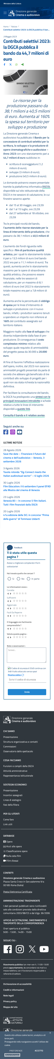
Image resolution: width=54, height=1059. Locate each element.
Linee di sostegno (12, 800)
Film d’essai (12, 860)
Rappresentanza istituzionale (18, 775)
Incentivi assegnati (12, 795)
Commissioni (9, 746)
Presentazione (10, 737)
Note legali (8, 995)
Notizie (14, 26)
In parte (35, 579)
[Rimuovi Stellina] (8, 593)
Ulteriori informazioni (12, 1055)
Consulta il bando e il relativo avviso (24, 415)
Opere (9, 841)
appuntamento (16, 967)
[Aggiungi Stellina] (10, 593)
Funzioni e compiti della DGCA (18, 766)
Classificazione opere (16, 851)
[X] (10, 64)
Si (13, 579)
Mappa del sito (10, 1007)
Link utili (7, 824)
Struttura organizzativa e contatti (20, 742)
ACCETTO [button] (39, 1050)
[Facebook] (4, 64)
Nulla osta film (13, 856)
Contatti (8, 873)
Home (6, 26)
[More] (22, 64)
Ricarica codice (14, 675)
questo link (23, 409)
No (22, 579)
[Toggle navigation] (5, 13)
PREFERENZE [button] (16, 1050)
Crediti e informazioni (13, 990)
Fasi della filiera (11, 804)
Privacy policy (9, 1001)
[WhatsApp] (16, 64)
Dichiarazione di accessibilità (17, 984)
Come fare (8, 819)
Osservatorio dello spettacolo (18, 751)
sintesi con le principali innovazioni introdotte (26, 399)
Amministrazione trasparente (21, 900)
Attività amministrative (15, 771)
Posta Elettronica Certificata (17, 891)
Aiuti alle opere (14, 846)
